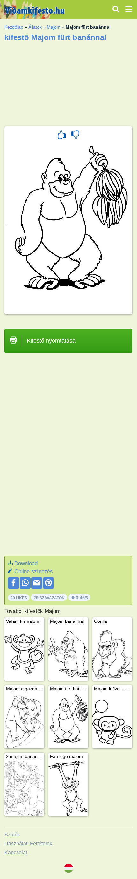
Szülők (12, 834)
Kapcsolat (15, 852)
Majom (54, 27)
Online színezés (33, 571)
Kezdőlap (13, 27)
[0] (75, 136)
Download (26, 563)
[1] (61, 136)
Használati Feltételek (28, 843)
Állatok (35, 27)
